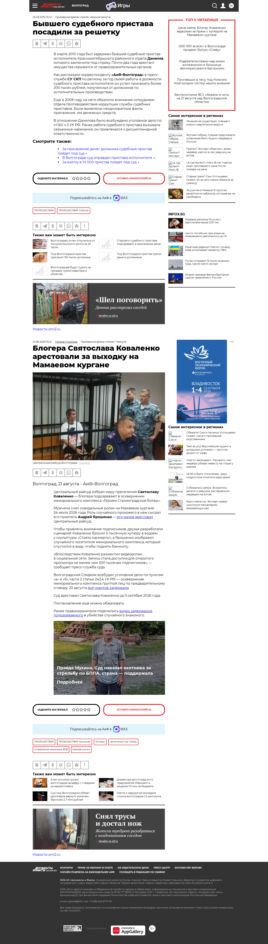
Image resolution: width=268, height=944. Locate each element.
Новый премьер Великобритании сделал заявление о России (207, 276)
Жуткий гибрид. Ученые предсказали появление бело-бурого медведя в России (210, 138)
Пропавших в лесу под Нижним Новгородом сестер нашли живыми (202, 81)
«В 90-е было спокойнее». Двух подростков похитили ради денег (208, 475)
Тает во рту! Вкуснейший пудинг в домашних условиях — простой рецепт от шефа (208, 450)
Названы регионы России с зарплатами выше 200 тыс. (203, 221)
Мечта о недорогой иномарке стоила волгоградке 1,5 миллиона (139, 794)
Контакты (66, 867)
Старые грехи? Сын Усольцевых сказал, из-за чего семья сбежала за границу (209, 180)
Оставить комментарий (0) (134, 178)
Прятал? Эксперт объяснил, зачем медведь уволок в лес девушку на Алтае (208, 152)
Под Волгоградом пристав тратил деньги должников (139, 255)
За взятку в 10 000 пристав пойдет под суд (99, 162)
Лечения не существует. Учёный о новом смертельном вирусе (208, 123)
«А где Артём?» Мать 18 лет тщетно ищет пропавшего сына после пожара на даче (209, 166)
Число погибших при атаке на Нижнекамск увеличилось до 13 (206, 235)
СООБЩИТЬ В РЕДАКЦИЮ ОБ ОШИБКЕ (142, 872)
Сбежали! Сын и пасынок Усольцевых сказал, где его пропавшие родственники (210, 436)
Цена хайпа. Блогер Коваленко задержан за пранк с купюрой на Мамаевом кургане (202, 31)
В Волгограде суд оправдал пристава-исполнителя (107, 158)
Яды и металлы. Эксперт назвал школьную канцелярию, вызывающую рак (207, 505)
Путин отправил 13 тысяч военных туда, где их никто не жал (207, 262)
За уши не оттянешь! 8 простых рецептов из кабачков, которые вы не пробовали (210, 193)
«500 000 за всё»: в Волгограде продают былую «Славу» (202, 48)
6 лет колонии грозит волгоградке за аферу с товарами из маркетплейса (73, 783)
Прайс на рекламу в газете (95, 867)
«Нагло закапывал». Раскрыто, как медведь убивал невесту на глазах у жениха (209, 463)
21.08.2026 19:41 (42, 341)
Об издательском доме (133, 867)
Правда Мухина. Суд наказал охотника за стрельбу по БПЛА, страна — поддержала (105, 670)
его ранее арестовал (135, 517)
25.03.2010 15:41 (42, 17)
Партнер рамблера (96, 928)
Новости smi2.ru (47, 329)
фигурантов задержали (108, 588)
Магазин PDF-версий (188, 867)
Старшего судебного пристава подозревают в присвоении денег (139, 242)
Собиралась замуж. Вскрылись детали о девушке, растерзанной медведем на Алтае (207, 491)
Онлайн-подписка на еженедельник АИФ (87, 872)
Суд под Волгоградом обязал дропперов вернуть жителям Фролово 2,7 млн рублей (70, 796)
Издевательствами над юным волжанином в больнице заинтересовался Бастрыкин (202, 65)
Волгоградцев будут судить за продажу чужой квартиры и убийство (71, 271)
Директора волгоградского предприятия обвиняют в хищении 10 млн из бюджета (135, 783)
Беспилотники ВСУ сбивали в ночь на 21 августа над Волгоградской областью (202, 98)
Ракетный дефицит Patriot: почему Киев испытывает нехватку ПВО (207, 249)
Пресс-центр (162, 867)
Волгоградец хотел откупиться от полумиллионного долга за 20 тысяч (73, 244)
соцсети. (84, 462)
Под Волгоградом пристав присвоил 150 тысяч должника (70, 255)
